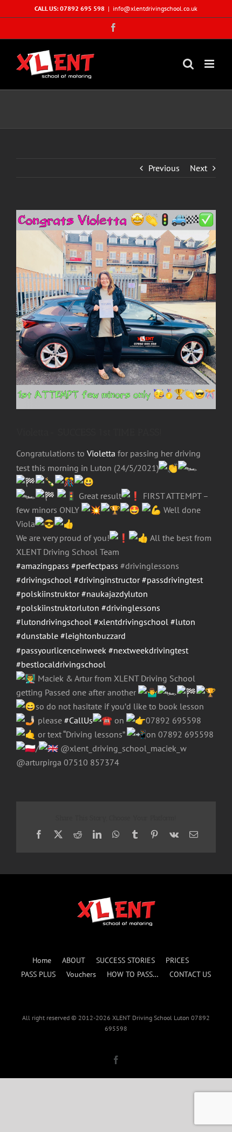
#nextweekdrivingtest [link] (148, 650)
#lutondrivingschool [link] (54, 621)
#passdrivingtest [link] (172, 579)
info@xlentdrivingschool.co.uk (155, 8)
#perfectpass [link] (94, 565)
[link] (101, 453)
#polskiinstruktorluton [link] (57, 607)
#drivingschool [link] (44, 579)
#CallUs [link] (78, 720)
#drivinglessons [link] (130, 607)
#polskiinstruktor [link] (47, 593)
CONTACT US (190, 974)
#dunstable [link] (37, 635)
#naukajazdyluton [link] (114, 593)
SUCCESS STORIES (125, 960)
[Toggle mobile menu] (210, 63)
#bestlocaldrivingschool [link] (61, 664)
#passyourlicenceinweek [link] (61, 650)
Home (41, 960)
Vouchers (81, 974)
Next (198, 168)
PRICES (177, 960)
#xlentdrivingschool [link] (131, 621)
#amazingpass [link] (42, 565)
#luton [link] (182, 621)
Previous (164, 168)
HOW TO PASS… (133, 974)
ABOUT (73, 960)
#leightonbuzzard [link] (93, 635)
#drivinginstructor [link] (107, 579)
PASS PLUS (38, 974)
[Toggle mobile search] (188, 63)
